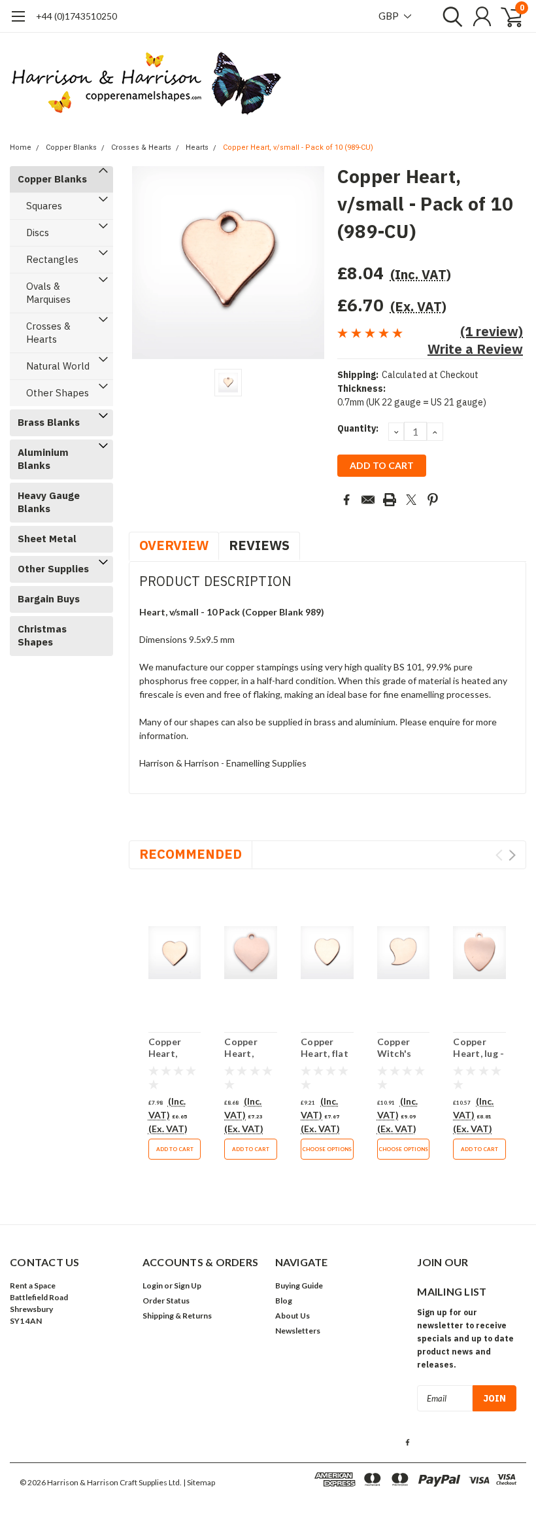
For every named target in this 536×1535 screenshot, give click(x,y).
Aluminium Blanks (43, 459)
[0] (506, 16)
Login (152, 1285)
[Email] (368, 499)
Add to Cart (174, 1149)
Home (20, 147)
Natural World (58, 366)
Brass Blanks (49, 422)
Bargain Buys (49, 599)
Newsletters (297, 1331)
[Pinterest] (432, 499)
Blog (283, 1300)
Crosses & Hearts (141, 147)
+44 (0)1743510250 (76, 16)
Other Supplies (53, 568)
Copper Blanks (71, 147)
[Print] (389, 499)
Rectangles (52, 259)
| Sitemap (199, 1482)
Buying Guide (299, 1285)
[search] (449, 16)
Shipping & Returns (177, 1315)
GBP (389, 16)
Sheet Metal (47, 538)
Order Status (166, 1300)
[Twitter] (411, 499)
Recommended (190, 854)
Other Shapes (57, 393)
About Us (292, 1315)
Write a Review (475, 349)
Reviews (259, 545)
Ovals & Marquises (48, 292)
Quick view (175, 953)
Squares (44, 205)
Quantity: (357, 428)
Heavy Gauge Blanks (49, 502)
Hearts (197, 147)
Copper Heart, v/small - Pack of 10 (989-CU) (298, 147)
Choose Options (327, 1149)
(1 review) (491, 331)
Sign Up (187, 1285)
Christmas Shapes (42, 635)
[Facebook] (346, 499)
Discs (37, 232)
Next (512, 855)
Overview (174, 545)
